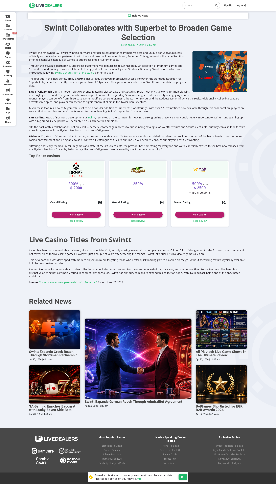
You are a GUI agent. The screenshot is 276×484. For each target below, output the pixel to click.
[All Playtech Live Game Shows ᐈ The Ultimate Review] (221, 329)
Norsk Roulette (171, 445)
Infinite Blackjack (112, 454)
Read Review (76, 220)
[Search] (216, 5)
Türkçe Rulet (170, 458)
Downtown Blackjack (229, 458)
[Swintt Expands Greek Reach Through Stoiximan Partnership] (54, 329)
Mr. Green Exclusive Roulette (229, 454)
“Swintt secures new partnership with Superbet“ (68, 282)
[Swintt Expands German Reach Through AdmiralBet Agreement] (138, 359)
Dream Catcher (112, 450)
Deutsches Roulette (170, 450)
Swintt (91, 117)
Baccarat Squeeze (112, 458)
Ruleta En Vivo (170, 454)
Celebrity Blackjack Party (112, 463)
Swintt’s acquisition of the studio (74, 72)
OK (182, 477)
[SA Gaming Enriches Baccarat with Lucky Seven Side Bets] (54, 384)
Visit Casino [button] (76, 214)
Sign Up (227, 5)
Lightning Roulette (112, 445)
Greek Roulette (171, 463)
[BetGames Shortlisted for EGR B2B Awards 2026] (221, 384)
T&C (139, 479)
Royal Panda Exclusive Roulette (229, 450)
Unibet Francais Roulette (229, 445)
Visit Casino (138, 214)
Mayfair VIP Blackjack (229, 463)
